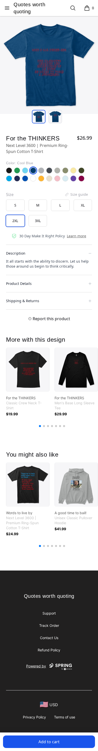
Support (49, 613)
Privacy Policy (34, 717)
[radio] (15, 205)
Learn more (76, 236)
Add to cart (49, 741)
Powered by (36, 666)
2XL (15, 220)
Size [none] (10, 194)
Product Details (19, 283)
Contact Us (49, 638)
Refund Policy (49, 650)
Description (15, 253)
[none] (76, 194)
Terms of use (64, 717)
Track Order (49, 625)
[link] (27, 369)
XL (83, 205)
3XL (38, 220)
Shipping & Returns (22, 300)
